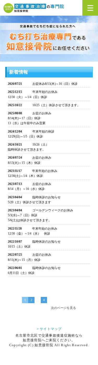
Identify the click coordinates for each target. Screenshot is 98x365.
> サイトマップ (49, 329)
